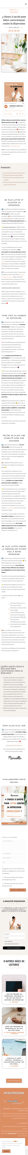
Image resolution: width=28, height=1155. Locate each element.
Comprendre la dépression (17, 1033)
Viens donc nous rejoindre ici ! (14, 745)
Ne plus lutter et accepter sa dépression (14, 172)
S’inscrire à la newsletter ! (14, 948)
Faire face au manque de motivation (13, 175)
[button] (10, 31)
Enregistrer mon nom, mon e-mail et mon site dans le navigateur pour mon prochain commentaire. (13, 871)
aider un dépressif (11, 1032)
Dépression (15, 1002)
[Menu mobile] (26, 4)
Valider (6, 1151)
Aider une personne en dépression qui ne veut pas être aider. (14, 1028)
